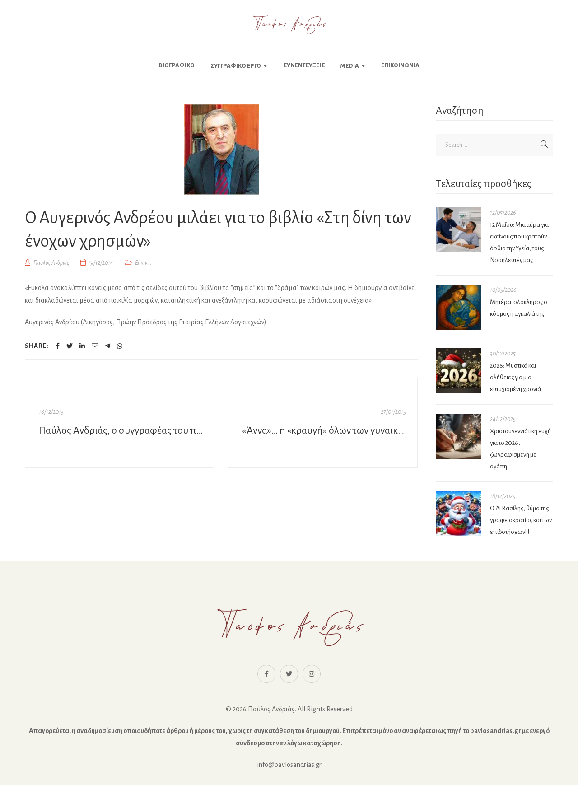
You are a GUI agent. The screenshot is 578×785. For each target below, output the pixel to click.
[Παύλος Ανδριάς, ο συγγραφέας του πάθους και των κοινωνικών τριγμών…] (119, 423)
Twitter (289, 674)
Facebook (266, 674)
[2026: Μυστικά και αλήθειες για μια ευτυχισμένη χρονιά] (458, 370)
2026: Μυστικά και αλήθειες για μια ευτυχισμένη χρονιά (515, 377)
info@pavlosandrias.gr (289, 764)
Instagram (312, 674)
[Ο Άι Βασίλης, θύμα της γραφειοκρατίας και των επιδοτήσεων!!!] (458, 513)
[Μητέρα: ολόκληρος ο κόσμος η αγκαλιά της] (458, 307)
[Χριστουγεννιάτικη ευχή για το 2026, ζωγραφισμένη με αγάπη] (458, 436)
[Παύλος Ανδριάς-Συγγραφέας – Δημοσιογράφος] (289, 25)
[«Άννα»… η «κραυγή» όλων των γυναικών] (323, 423)
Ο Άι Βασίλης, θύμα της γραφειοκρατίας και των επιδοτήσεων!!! (521, 520)
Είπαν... (143, 263)
